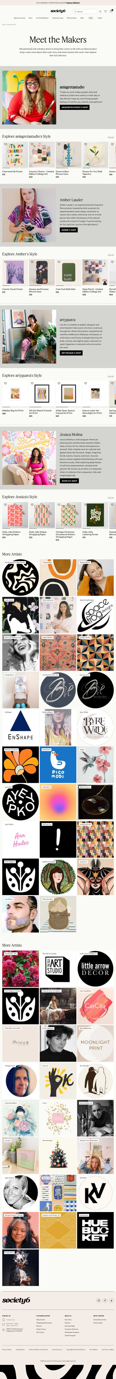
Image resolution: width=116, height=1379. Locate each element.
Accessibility (93, 1349)
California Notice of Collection (38, 1349)
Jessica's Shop (69, 480)
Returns (39, 1326)
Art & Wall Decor (42, 18)
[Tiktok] (111, 1300)
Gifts (82, 18)
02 (15, 285)
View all (111, 137)
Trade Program (70, 1335)
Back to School (19, 18)
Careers (68, 1323)
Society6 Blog (70, 1326)
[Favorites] (105, 11)
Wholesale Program (72, 1332)
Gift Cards (40, 1332)
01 (6, 285)
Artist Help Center (99, 1320)
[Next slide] (112, 160)
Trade (100, 18)
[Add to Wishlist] (5, 144)
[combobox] (85, 11)
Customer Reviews (71, 1329)
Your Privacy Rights (108, 1349)
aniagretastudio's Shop (75, 107)
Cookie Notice (20, 1349)
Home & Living (57, 18)
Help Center (40, 1320)
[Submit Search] (75, 11)
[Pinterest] (105, 1300)
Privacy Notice (7, 1349)
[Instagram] (99, 1300)
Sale (90, 18)
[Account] (100, 11)
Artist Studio (97, 1323)
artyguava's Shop (71, 352)
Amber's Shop (69, 229)
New (30, 18)
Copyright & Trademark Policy (75, 1349)
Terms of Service (57, 1349)
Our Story (68, 1320)
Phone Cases (71, 18)
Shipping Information (44, 1323)
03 (24, 285)
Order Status (41, 1329)
